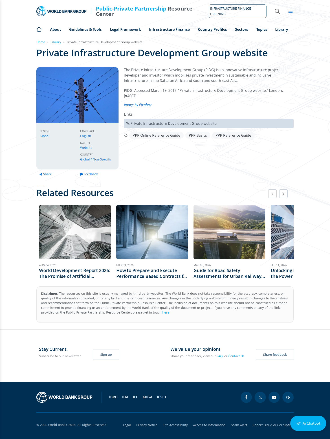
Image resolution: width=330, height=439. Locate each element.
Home (39, 28)
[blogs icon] (288, 397)
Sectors (241, 29)
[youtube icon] (274, 397)
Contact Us (236, 356)
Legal (127, 425)
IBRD (113, 397)
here (165, 312)
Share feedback (275, 354)
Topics (261, 29)
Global (44, 136)
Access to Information (209, 425)
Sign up (106, 354)
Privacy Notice (146, 425)
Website (86, 147)
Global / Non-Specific (96, 159)
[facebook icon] (246, 397)
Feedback (91, 174)
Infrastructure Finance (169, 29)
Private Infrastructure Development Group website (173, 123)
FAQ (220, 356)
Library (281, 29)
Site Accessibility (175, 425)
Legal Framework (125, 29)
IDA (125, 397)
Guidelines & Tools (85, 29)
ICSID (161, 397)
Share (47, 174)
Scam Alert (239, 425)
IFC (135, 397)
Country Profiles (212, 29)
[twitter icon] (260, 397)
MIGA (147, 397)
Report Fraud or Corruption (273, 425)
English (85, 136)
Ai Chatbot (311, 423)
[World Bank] (64, 397)
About (55, 29)
